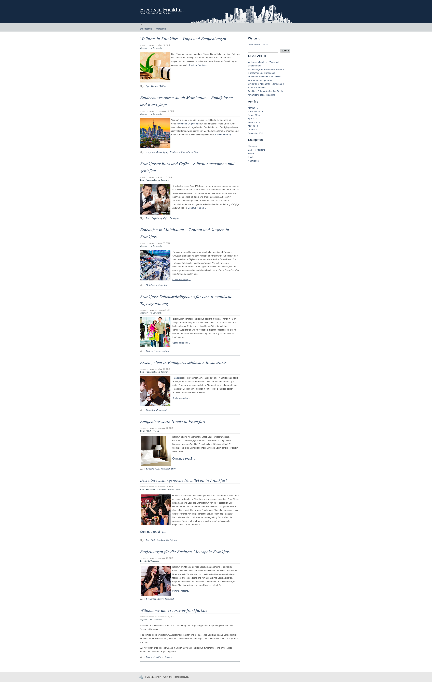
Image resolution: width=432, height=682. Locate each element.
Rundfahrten (187, 152)
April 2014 (253, 118)
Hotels (142, 430)
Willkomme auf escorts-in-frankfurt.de (173, 610)
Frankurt (161, 540)
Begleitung (157, 218)
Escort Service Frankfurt (258, 44)
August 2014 (254, 114)
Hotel (173, 468)
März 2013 (253, 125)
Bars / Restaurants (148, 180)
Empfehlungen (152, 468)
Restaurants (161, 409)
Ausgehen (150, 152)
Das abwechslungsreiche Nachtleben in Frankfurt (183, 480)
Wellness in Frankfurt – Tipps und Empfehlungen (183, 38)
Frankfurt (174, 218)
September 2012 (255, 133)
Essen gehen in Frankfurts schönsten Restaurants (183, 362)
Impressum (160, 28)
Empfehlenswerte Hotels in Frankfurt (172, 421)
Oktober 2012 (254, 129)
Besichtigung (162, 152)
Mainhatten (151, 285)
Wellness (163, 86)
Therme (154, 86)
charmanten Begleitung (187, 123)
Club (153, 540)
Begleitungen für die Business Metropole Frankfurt (185, 551)
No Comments (156, 48)
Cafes (165, 218)
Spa (148, 86)
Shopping (162, 285)
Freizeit (149, 350)
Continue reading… (198, 64)
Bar (147, 540)
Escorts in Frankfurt (162, 9)
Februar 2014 (254, 122)
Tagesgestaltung (161, 350)
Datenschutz (146, 28)
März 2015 (253, 107)
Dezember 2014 (255, 111)
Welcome (168, 656)
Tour (196, 152)
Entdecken (175, 152)
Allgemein (144, 48)
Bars (148, 218)
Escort (143, 560)
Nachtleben (161, 489)
